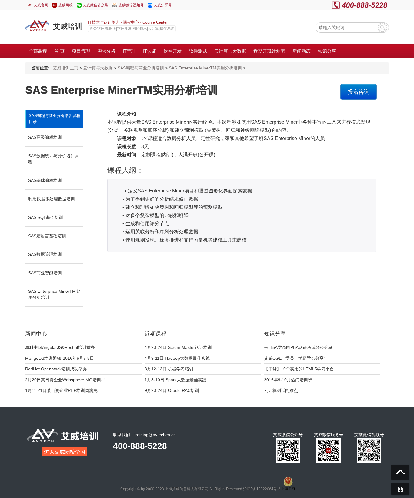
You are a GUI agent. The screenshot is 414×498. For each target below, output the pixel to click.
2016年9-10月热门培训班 (288, 379)
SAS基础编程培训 (45, 180)
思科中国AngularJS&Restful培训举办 (60, 347)
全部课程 (38, 51)
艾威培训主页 (65, 67)
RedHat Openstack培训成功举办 (56, 368)
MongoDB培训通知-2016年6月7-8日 (59, 358)
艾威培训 (67, 26)
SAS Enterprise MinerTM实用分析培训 (205, 67)
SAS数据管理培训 (45, 254)
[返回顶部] (400, 472)
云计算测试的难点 (281, 390)
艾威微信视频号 (131, 5)
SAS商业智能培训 (45, 272)
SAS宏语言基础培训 (47, 235)
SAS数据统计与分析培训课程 (53, 158)
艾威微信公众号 (95, 5)
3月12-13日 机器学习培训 (169, 368)
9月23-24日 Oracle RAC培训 (172, 390)
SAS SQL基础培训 (45, 217)
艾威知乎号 (163, 5)
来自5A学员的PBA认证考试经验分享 (298, 347)
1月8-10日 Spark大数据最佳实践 (175, 379)
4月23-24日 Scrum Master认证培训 (178, 347)
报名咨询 (358, 92)
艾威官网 (41, 5)
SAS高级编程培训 (45, 137)
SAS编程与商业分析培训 (141, 67)
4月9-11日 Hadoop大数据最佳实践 (177, 358)
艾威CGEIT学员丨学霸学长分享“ (294, 358)
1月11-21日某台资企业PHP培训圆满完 (61, 390)
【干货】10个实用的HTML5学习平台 (299, 368)
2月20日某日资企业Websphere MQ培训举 (65, 379)
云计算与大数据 (98, 67)
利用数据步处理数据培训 (51, 198)
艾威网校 (65, 5)
